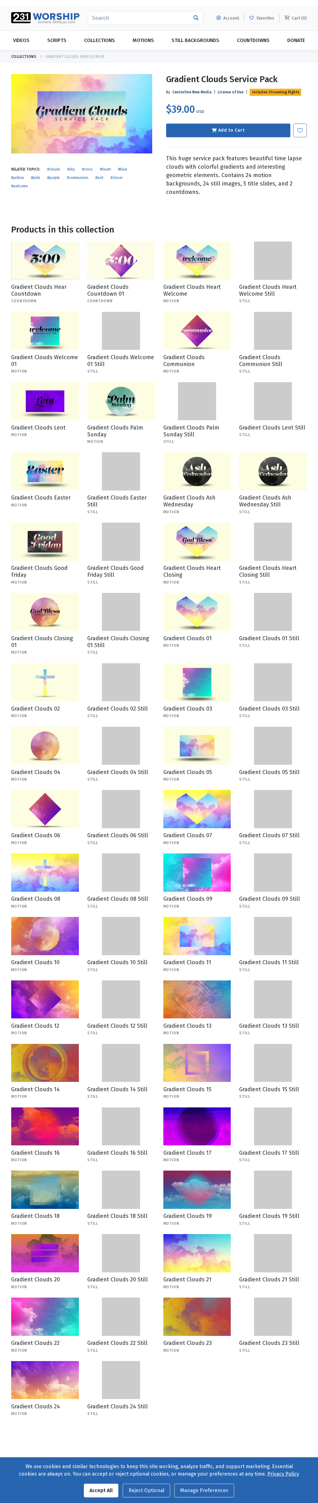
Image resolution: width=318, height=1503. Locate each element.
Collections (99, 40)
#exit (99, 178)
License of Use (230, 92)
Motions (143, 40)
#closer (117, 178)
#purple (53, 178)
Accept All (101, 1490)
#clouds (53, 169)
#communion (77, 178)
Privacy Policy (283, 1474)
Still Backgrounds (195, 40)
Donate (296, 40)
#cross (87, 169)
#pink (35, 178)
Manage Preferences (204, 1490)
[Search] (196, 18)
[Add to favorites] (300, 130)
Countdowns (253, 40)
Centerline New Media (191, 92)
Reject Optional (146, 1490)
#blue (122, 169)
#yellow (17, 178)
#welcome (19, 186)
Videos (21, 40)
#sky (71, 169)
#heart (105, 169)
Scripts (56, 40)
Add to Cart (231, 130)
